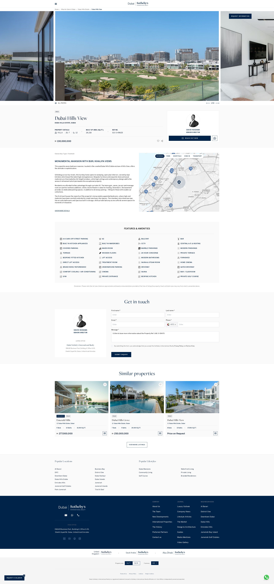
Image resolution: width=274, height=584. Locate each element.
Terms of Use (190, 346)
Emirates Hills (60, 483)
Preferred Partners (160, 532)
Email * (114, 320)
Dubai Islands (100, 479)
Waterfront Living (187, 469)
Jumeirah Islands (101, 486)
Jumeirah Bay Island (209, 532)
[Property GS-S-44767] (81, 397)
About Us (156, 506)
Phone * (169, 320)
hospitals (177, 156)
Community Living (145, 472)
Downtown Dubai (61, 476)
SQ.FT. (129, 563)
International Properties (162, 522)
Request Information (240, 16)
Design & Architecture (186, 527)
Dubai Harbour (100, 476)
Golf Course (143, 476)
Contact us (156, 537)
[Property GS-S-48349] (192, 397)
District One (99, 472)
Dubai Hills (205, 522)
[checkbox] (112, 346)
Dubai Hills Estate (83, 9)
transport (197, 156)
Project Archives (149, 573)
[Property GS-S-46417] (137, 397)
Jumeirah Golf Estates (63, 486)
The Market (182, 522)
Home (57, 9)
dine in (187, 156)
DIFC (56, 472)
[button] (56, 3)
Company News (183, 512)
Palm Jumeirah (60, 489)
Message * (115, 330)
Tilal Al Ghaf (99, 489)
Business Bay (100, 469)
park (168, 156)
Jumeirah (98, 483)
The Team (156, 512)
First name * (115, 311)
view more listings (137, 445)
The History (157, 527)
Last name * (170, 311)
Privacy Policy (178, 346)
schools (159, 156)
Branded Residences (188, 476)
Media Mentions (184, 537)
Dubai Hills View (97, 9)
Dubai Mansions (145, 469)
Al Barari (58, 469)
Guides (180, 532)
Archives (140, 573)
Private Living (186, 472)
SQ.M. (136, 563)
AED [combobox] (153, 563)
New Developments (160, 517)
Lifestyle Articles (184, 517)
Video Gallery (182, 542)
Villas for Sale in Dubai (68, 9)
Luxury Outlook (183, 506)
